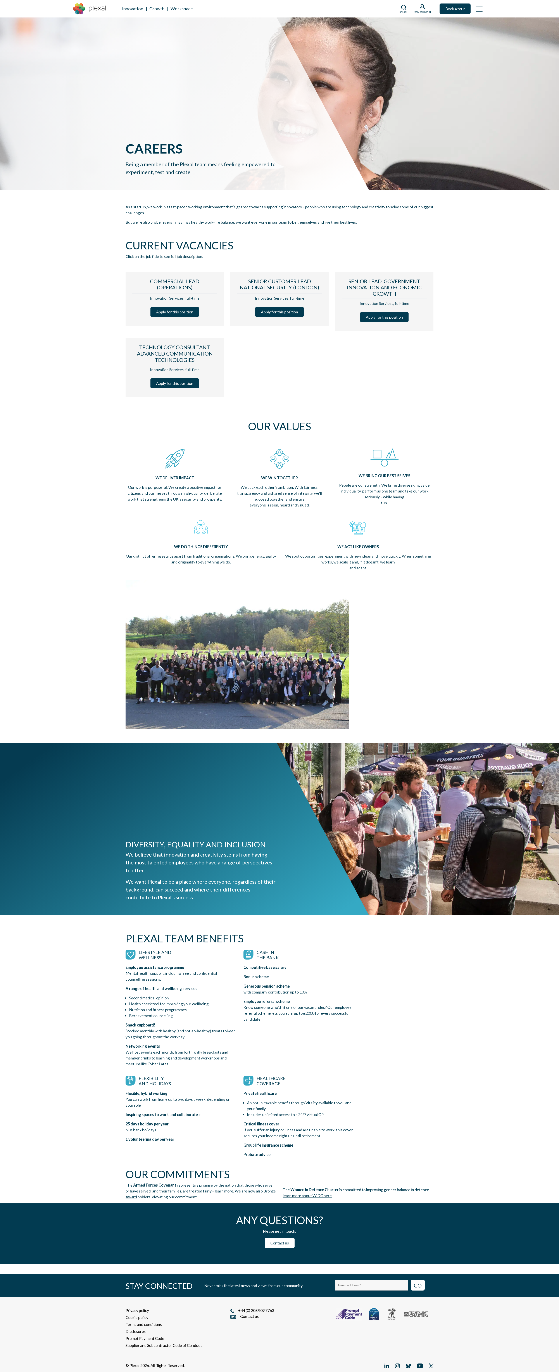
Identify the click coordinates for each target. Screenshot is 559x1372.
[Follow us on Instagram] (397, 1365)
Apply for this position (174, 311)
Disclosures (136, 1331)
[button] (479, 8)
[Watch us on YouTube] (420, 1365)
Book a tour (455, 8)
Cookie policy (137, 1317)
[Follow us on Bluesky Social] (408, 1365)
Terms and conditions (144, 1324)
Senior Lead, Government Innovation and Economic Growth (384, 287)
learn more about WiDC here (307, 1195)
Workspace (182, 8)
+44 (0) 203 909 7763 (256, 1310)
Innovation (132, 8)
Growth (156, 8)
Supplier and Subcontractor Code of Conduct (164, 1345)
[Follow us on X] (431, 1365)
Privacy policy (137, 1310)
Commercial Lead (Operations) (174, 284)
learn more (224, 1191)
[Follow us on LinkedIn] (386, 1365)
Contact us (279, 1243)
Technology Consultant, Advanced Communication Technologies (175, 353)
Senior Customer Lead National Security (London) (279, 284)
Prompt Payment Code (145, 1338)
